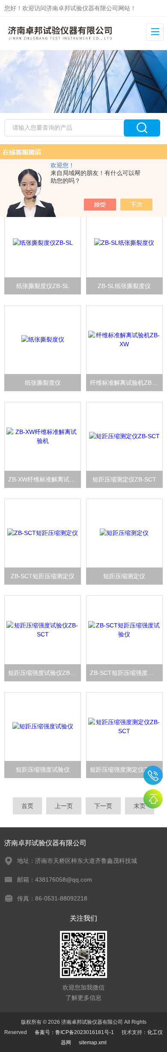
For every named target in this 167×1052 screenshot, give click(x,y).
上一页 (64, 805)
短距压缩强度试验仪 (43, 769)
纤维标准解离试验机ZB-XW (126, 382)
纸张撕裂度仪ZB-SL (42, 285)
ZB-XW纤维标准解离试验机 (44, 479)
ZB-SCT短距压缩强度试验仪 (126, 672)
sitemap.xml (93, 1043)
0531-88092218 (153, 775)
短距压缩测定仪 (124, 576)
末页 (140, 805)
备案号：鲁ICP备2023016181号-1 (74, 1032)
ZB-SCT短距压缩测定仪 (43, 576)
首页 (27, 805)
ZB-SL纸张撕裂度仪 (124, 285)
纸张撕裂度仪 (43, 382)
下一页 (103, 805)
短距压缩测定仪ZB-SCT (124, 479)
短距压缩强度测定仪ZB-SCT (126, 769)
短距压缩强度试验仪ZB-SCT (44, 672)
